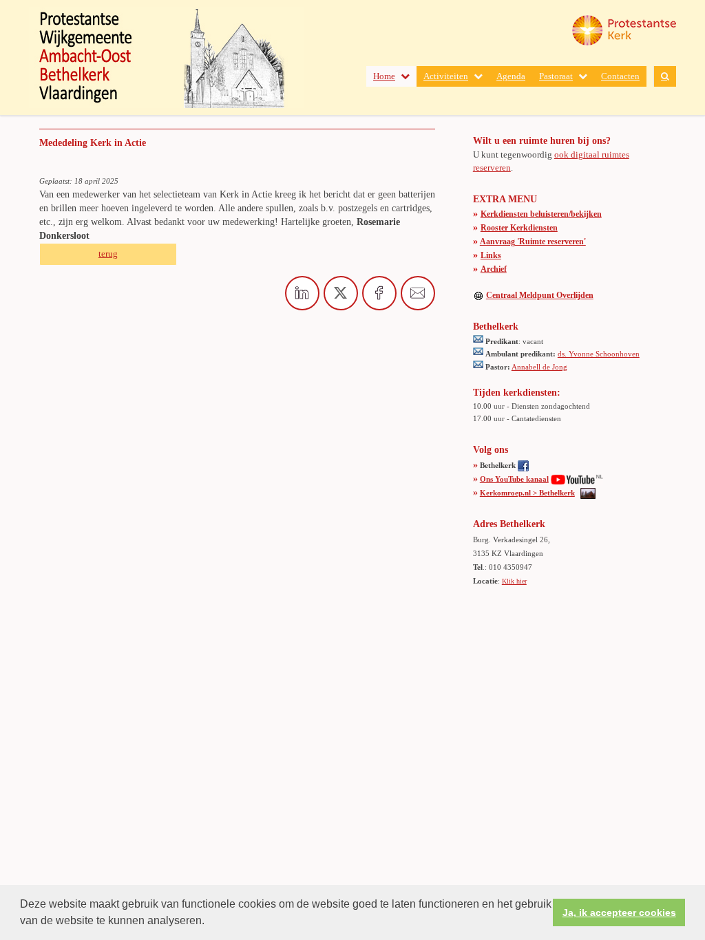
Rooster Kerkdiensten (519, 228)
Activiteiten (445, 76)
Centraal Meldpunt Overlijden (539, 295)
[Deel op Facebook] (379, 293)
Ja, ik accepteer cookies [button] (619, 912)
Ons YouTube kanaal (514, 479)
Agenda (510, 76)
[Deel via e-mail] (418, 293)
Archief (494, 269)
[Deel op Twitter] (341, 293)
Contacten (620, 76)
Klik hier (514, 581)
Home (384, 76)
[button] (209, 922)
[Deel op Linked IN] (302, 293)
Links (491, 255)
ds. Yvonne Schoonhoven (599, 354)
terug (108, 253)
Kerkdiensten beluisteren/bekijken (541, 214)
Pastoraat (556, 76)
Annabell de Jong (539, 367)
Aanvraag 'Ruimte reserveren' (533, 241)
